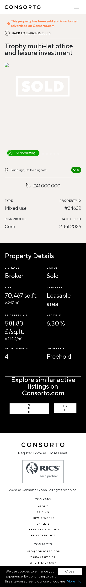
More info (74, 581)
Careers (43, 523)
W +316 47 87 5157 (43, 562)
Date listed (71, 219)
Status (52, 267)
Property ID (70, 200)
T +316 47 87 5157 (43, 557)
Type (9, 200)
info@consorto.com (43, 551)
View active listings (65, 408)
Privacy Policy (43, 535)
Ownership (55, 348)
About (43, 506)
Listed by (12, 267)
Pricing (43, 512)
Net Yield (54, 315)
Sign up (29, 408)
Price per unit (16, 315)
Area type (54, 287)
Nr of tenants (16, 348)
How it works (43, 518)
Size (8, 287)
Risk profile (16, 219)
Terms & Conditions (43, 529)
